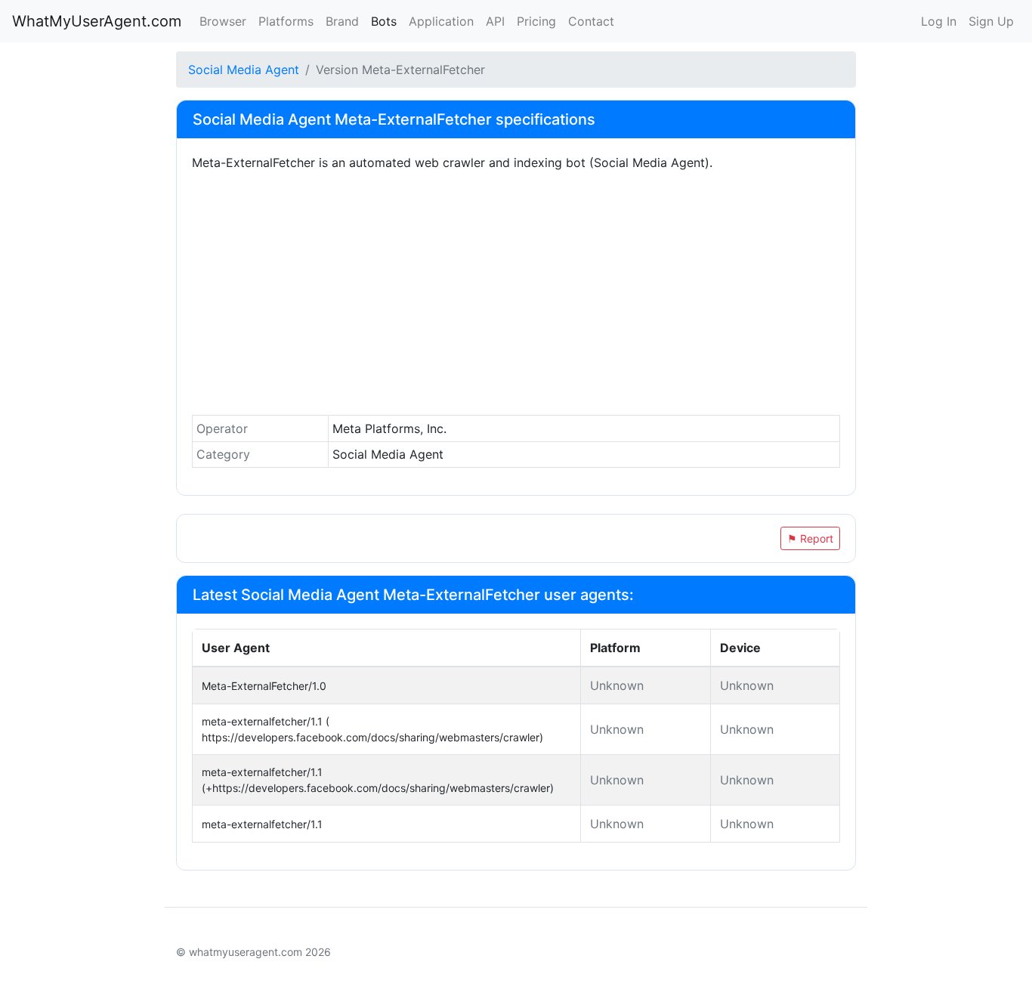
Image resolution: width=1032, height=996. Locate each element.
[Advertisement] (516, 297)
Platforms (286, 21)
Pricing (536, 21)
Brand (342, 21)
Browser (222, 21)
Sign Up (991, 21)
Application (441, 21)
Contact (591, 21)
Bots (384, 21)
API (495, 21)
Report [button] (810, 538)
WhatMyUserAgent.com (96, 21)
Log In (938, 21)
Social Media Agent (243, 69)
